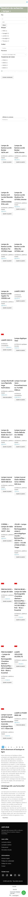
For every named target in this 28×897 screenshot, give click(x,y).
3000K (4, 62)
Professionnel (4, 847)
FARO (3, 31)
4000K (4, 65)
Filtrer (4, 25)
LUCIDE (4, 36)
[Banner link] (14, 93)
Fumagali (4, 33)
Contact (3, 866)
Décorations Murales (6, 849)
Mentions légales (5, 858)
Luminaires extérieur (6, 844)
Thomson (4, 41)
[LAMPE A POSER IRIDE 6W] (20, 698)
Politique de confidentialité (7, 861)
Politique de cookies (6, 863)
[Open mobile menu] (1, 1)
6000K (4, 67)
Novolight (5, 38)
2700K (4, 60)
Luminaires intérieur (6, 842)
